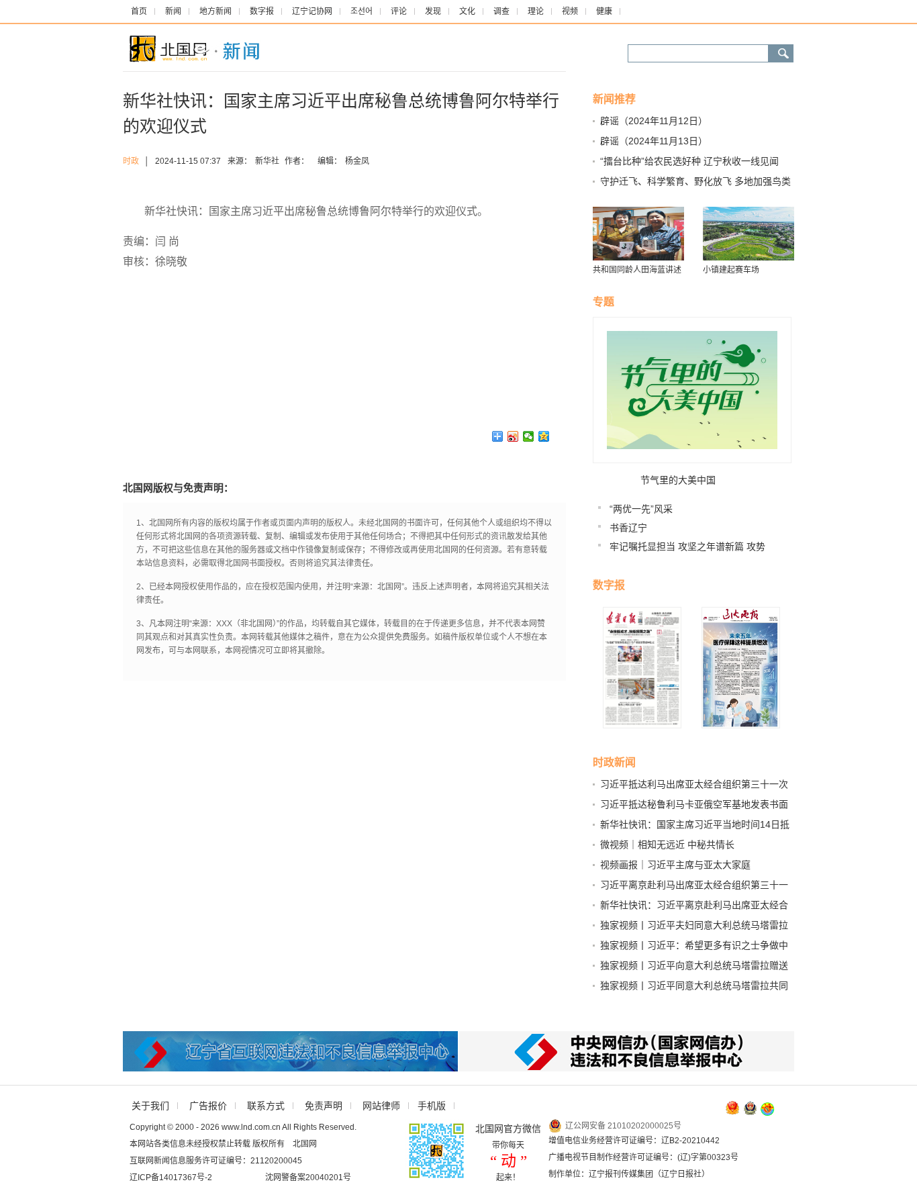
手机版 (432, 1105)
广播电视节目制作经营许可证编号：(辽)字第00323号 (643, 1157)
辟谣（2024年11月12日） (654, 120)
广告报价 (208, 1105)
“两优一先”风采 (641, 508)
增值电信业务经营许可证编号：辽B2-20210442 (634, 1140)
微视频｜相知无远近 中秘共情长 (667, 844)
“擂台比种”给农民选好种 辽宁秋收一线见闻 (689, 161)
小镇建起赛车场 (731, 270)
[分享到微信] (528, 436)
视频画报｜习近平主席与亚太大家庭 (675, 864)
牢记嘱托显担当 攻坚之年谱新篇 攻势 (687, 546)
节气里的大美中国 (678, 480)
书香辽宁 (628, 527)
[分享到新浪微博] (513, 436)
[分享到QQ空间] (544, 436)
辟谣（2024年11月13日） (654, 141)
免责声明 (323, 1105)
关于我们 (150, 1105)
